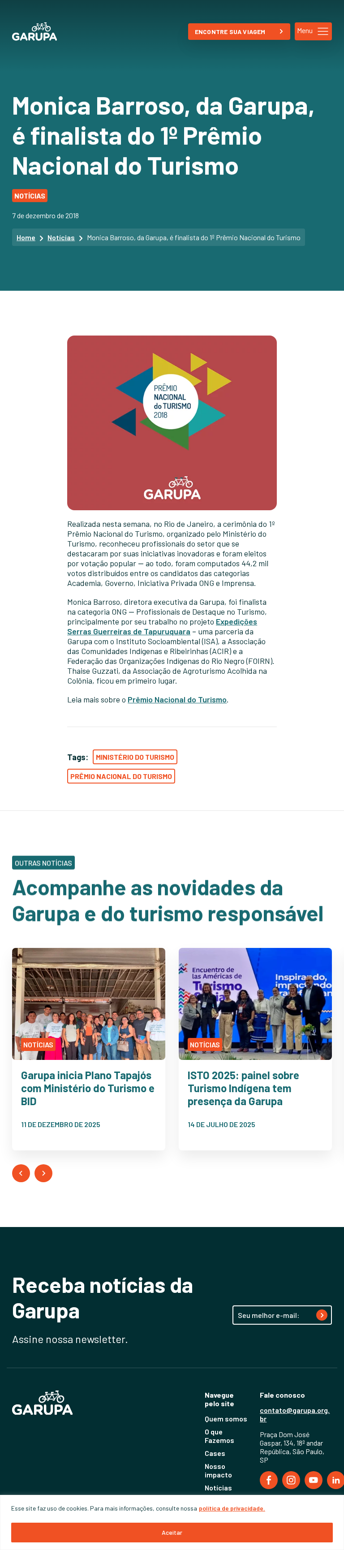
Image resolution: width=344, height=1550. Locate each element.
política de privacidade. (232, 1508)
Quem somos (226, 1418)
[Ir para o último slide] (21, 1173)
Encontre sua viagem (230, 31)
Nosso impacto (218, 1470)
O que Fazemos (219, 1435)
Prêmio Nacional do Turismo (177, 699)
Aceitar (172, 1532)
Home (26, 237)
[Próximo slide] (43, 1173)
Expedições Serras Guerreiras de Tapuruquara (162, 626)
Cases (215, 1453)
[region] (172, 1522)
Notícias (61, 237)
